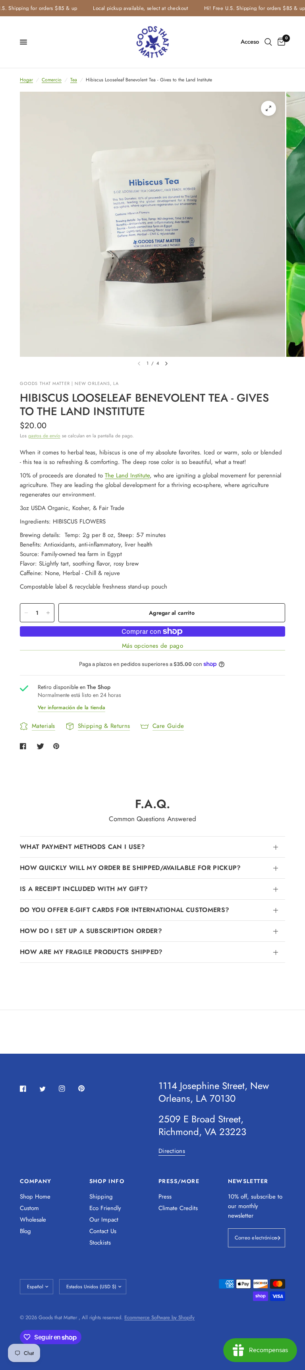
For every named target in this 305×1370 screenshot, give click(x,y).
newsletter (240, 1215)
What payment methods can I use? (82, 846)
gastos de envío (44, 435)
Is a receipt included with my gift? (84, 888)
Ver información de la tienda (71, 707)
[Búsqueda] (268, 42)
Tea (73, 79)
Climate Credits (178, 1208)
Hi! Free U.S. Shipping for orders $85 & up (244, 8)
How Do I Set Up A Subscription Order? (91, 930)
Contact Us (102, 1231)
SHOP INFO (107, 1181)
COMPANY (36, 1181)
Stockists (100, 1242)
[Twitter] (48, 1089)
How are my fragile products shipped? (91, 951)
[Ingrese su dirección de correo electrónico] (277, 1237)
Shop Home (35, 1196)
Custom (29, 1208)
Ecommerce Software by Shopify (159, 1317)
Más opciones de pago (152, 646)
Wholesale (33, 1219)
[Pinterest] (87, 1088)
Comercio (52, 79)
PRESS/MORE (178, 1181)
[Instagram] (67, 1088)
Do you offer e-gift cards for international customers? (124, 909)
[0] (280, 42)
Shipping (101, 1196)
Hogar (26, 79)
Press (165, 1196)
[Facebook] (28, 1088)
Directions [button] (171, 1151)
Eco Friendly (105, 1208)
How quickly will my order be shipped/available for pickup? (130, 867)
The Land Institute (127, 475)
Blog (25, 1231)
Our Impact (103, 1219)
